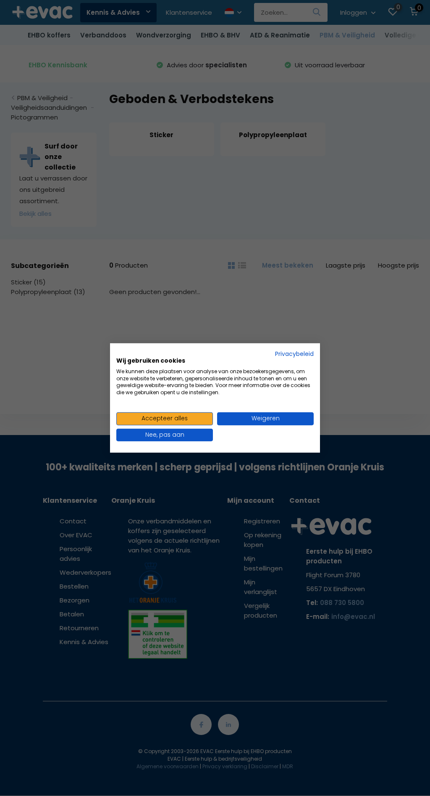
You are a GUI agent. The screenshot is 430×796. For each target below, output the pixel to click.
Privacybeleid (294, 354)
